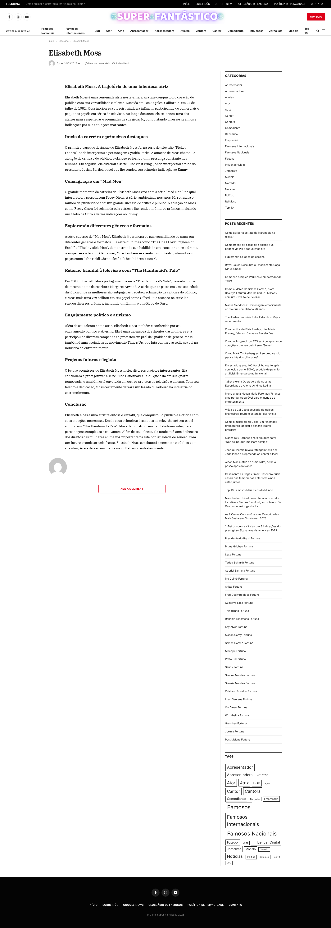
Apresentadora (164, 30)
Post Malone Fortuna (238, 739)
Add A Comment (131, 488)
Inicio (51, 40)
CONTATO (317, 3)
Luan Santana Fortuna (238, 699)
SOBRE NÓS (203, 3)
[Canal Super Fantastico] (166, 17)
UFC (229, 863)
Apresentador (139, 30)
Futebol (232, 842)
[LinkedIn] (35, 107)
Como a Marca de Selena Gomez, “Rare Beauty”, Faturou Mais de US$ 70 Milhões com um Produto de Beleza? (251, 293)
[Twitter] (35, 98)
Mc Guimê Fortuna (236, 578)
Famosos (239, 807)
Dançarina (231, 134)
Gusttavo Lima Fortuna (239, 602)
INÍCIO (187, 3)
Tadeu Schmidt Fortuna (239, 562)
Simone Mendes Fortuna (240, 675)
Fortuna (229, 158)
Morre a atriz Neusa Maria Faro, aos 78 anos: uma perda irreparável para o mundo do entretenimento (253, 397)
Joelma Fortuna (234, 731)
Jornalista (275, 30)
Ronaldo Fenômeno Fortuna (242, 618)
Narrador (230, 183)
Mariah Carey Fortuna (238, 634)
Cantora (201, 30)
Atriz (121, 30)
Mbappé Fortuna (235, 651)
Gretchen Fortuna (236, 723)
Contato (316, 16)
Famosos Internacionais (75, 31)
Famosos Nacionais (47, 31)
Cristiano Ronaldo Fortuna (241, 691)
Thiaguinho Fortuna (237, 610)
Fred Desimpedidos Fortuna (242, 594)
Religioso (230, 201)
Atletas (185, 30)
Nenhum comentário (99, 63)
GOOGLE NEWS (224, 3)
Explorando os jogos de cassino (245, 256)
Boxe (267, 783)
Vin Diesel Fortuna (236, 707)
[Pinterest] (35, 116)
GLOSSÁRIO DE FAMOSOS (253, 3)
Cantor (216, 30)
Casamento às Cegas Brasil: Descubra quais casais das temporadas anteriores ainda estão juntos (252, 478)
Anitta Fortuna (234, 586)
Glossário (64, 40)
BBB (97, 30)
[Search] (318, 31)
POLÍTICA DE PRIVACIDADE (290, 3)
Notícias (230, 189)
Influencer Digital (235, 164)
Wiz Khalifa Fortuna (237, 715)
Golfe (245, 843)
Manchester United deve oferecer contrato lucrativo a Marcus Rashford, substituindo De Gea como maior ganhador (253, 502)
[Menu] (323, 31)
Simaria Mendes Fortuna (240, 683)
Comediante (235, 30)
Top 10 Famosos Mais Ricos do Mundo (249, 490)
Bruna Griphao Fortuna (239, 546)
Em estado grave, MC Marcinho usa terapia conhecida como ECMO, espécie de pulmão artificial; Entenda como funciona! (252, 369)
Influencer (256, 30)
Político (229, 195)
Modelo (293, 30)
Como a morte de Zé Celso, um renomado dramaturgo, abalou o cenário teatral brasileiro (251, 425)
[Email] (35, 125)
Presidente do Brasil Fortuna (242, 538)
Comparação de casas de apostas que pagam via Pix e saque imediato (70, 3)
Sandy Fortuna (234, 667)
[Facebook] (35, 89)
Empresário (232, 140)
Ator (109, 30)
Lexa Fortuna (233, 554)
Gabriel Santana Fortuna (240, 570)
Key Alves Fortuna (236, 626)
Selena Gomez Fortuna (239, 643)
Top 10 (307, 31)
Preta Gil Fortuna (235, 659)
